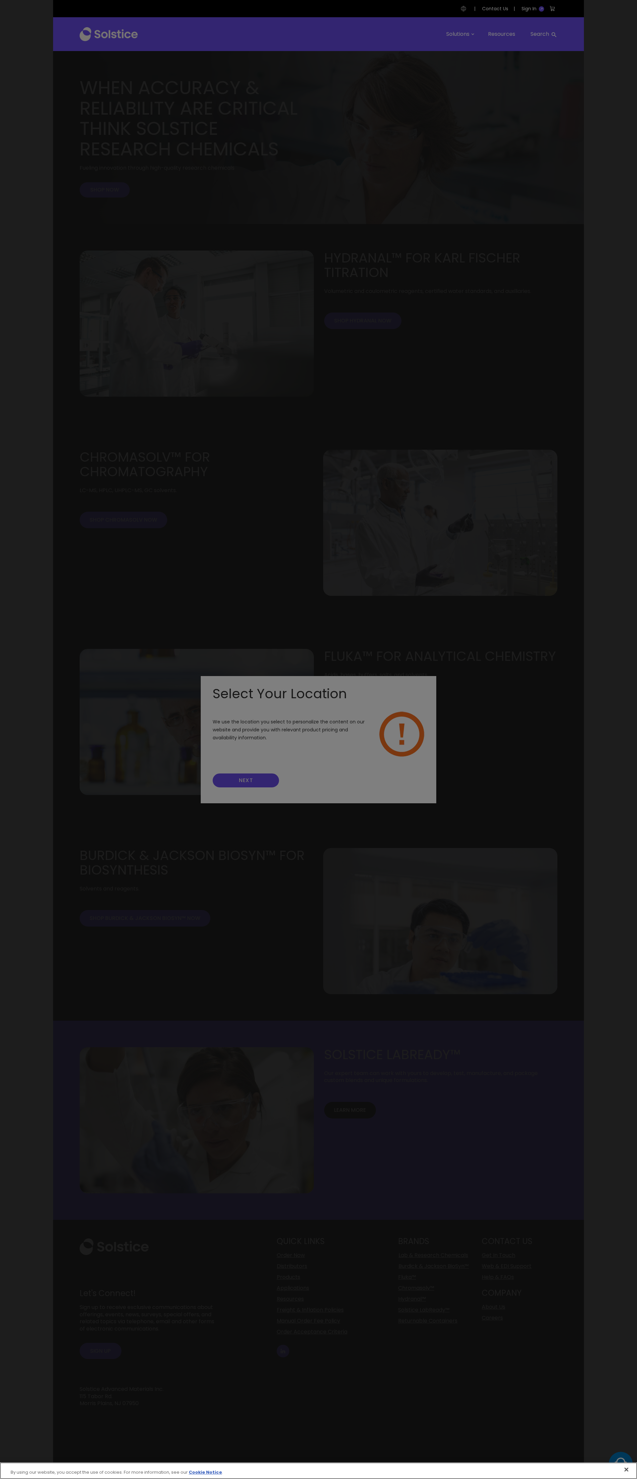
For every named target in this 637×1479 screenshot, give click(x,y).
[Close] (626, 1469)
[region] (318, 1470)
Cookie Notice (205, 1472)
